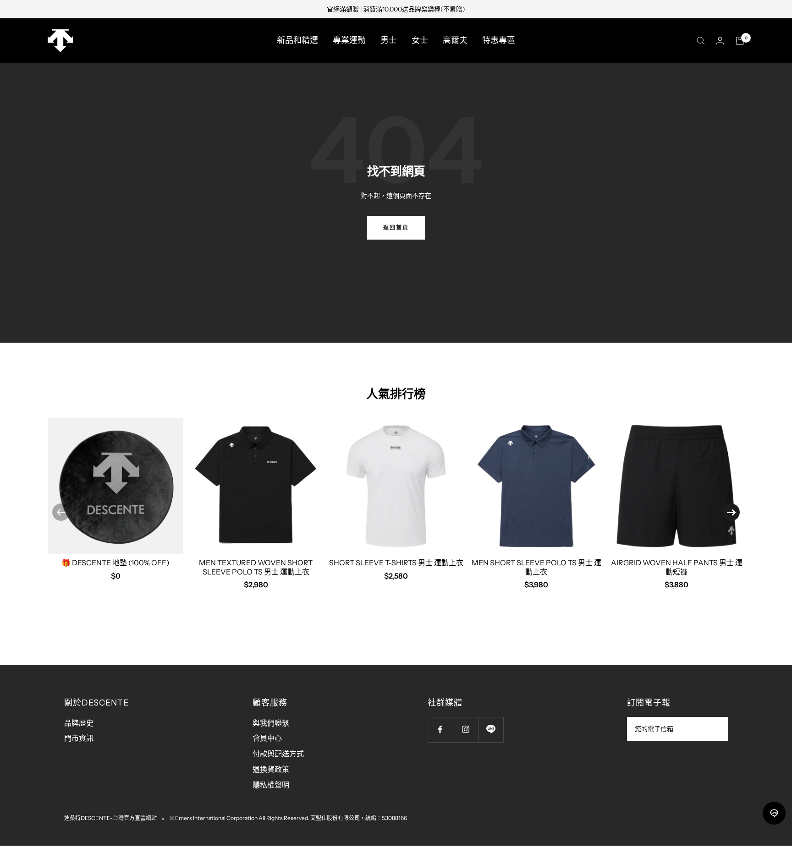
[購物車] (739, 41)
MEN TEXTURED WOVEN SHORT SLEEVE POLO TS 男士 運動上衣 (256, 567)
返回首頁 (396, 227)
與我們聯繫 (271, 722)
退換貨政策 (271, 769)
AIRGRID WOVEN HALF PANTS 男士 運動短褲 (676, 567)
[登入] (720, 40)
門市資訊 (79, 738)
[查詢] (701, 41)
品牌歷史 (79, 722)
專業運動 (349, 40)
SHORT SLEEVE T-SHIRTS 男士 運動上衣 (396, 562)
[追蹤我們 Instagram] (465, 729)
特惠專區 (498, 40)
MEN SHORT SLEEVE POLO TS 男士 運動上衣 (536, 567)
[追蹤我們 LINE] (490, 729)
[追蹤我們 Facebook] (440, 729)
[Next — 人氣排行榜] (731, 512)
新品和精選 (297, 40)
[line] (774, 813)
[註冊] (715, 729)
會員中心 (267, 738)
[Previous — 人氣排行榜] (61, 512)
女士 (420, 40)
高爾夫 (455, 40)
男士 (388, 40)
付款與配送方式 (278, 753)
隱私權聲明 (271, 784)
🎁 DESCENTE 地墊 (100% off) (115, 562)
